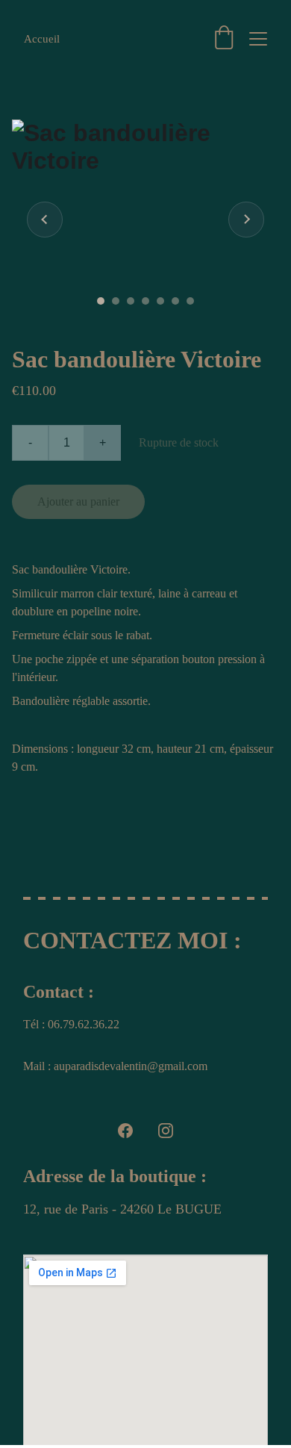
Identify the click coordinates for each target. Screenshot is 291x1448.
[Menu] (258, 39)
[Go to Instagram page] (165, 1130)
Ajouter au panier (78, 501)
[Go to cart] (224, 39)
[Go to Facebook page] (125, 1130)
